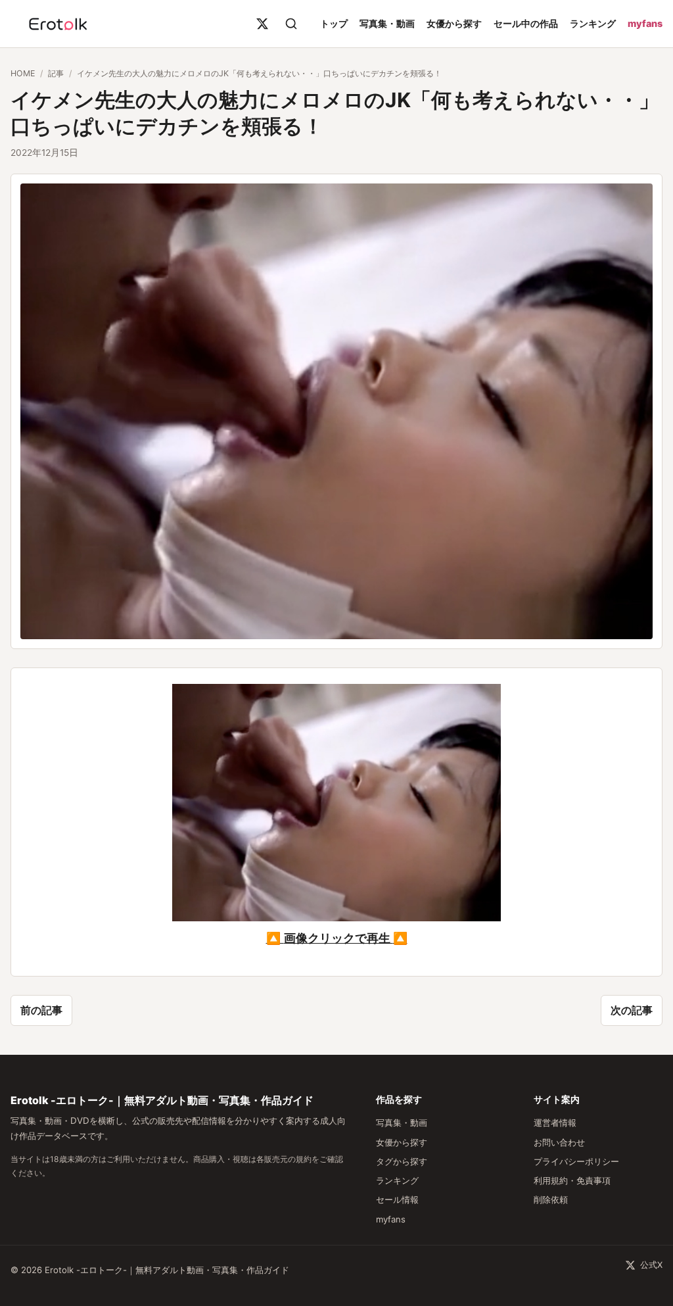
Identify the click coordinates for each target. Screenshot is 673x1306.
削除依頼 (551, 1199)
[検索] (291, 24)
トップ (334, 23)
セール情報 (397, 1199)
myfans (645, 23)
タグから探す (401, 1161)
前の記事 (41, 1010)
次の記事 (632, 1010)
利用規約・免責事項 (572, 1180)
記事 (56, 73)
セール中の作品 (526, 23)
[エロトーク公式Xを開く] (262, 24)
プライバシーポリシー (576, 1161)
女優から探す (454, 23)
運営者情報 (555, 1122)
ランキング (593, 23)
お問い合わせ (559, 1142)
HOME (23, 73)
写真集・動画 (387, 23)
